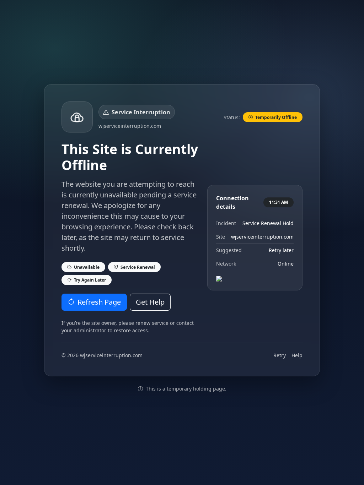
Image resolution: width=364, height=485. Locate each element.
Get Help (150, 302)
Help (297, 355)
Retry (279, 355)
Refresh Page (99, 302)
